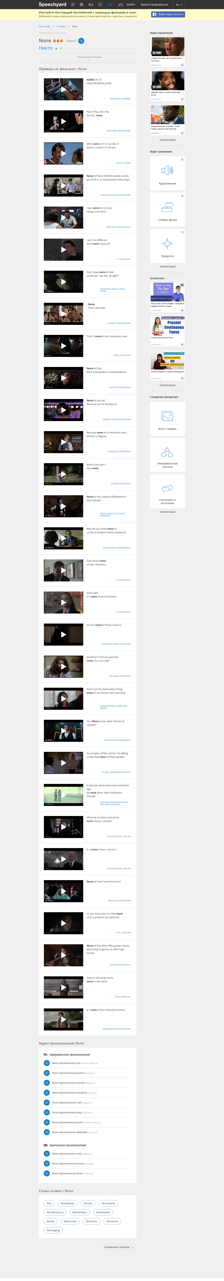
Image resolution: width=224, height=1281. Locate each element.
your (107, 336)
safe (106, 660)
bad (102, 307)
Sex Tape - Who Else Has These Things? (116, 772)
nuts (109, 208)
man (124, 336)
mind (104, 981)
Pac (97, 111)
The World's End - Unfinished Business (117, 547)
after (116, 949)
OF (96, 79)
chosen (117, 721)
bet (92, 757)
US (99, 79)
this (99, 496)
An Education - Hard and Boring (119, 451)
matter (100, 147)
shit (105, 275)
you (114, 147)
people (120, 757)
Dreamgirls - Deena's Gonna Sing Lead (117, 419)
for (93, 625)
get (111, 657)
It (87, 785)
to (94, 211)
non (49, 1203)
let (100, 208)
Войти (131, 4)
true (109, 143)
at (123, 721)
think (104, 528)
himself (91, 796)
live (92, 532)
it (118, 143)
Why (89, 528)
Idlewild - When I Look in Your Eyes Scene (165, 93)
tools (117, 881)
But (115, 143)
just (96, 785)
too (98, 307)
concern (107, 821)
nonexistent (103, 1212)
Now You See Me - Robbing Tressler (118, 740)
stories (125, 176)
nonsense (112, 1221)
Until (101, 657)
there (104, 817)
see (103, 913)
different (102, 240)
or (88, 913)
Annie (112, 753)
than (89, 243)
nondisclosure (55, 1212)
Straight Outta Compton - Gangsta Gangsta (112, 290)
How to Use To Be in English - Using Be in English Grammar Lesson (167, 304)
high (121, 949)
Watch (90, 464)
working (120, 692)
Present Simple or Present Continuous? (167, 371)
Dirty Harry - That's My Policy (120, 387)
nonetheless (80, 1212)
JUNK (108, 83)
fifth (110, 945)
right (114, 275)
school (90, 953)
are (102, 660)
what (89, 949)
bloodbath (120, 372)
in (98, 179)
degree (102, 436)
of (101, 143)
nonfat (51, 1221)
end (95, 372)
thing (119, 689)
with (104, 372)
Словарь (61, 26)
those (100, 176)
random (91, 724)
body (103, 977)
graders (117, 945)
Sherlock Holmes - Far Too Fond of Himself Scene (112, 514)
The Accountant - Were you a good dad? (116, 644)
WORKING (99, 83)
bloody (110, 1009)
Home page (44, 26)
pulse (98, 500)
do (103, 400)
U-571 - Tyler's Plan (124, 932)
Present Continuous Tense (162, 337)
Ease (89, 977)
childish (108, 176)
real (111, 372)
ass (96, 275)
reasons (116, 625)
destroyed (104, 785)
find (94, 179)
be (119, 432)
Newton (101, 532)
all (108, 243)
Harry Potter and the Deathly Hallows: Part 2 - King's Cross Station (114, 803)
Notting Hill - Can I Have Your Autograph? (116, 195)
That (89, 336)
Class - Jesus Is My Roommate (120, 676)
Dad (89, 560)
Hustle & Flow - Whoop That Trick (118, 227)
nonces (88, 1203)
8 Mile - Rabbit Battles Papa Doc (119, 130)
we (95, 817)
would (113, 432)
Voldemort (116, 792)
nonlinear (91, 1221)
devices (105, 692)
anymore (120, 532)
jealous (112, 404)
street (90, 275)
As (88, 753)
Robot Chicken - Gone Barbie (120, 98)
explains (107, 496)
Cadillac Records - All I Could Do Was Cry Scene (166, 59)
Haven (110, 532)
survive (97, 917)
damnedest (109, 689)
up (99, 372)
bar (90, 208)
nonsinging (53, 1230)
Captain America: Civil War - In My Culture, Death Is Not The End (165, 127)
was (91, 785)
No (88, 115)
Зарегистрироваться (154, 4)
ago (89, 789)
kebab (116, 176)
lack (89, 500)
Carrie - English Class (123, 996)
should (112, 817)
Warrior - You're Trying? (122, 355)
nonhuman (70, 1221)
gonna (105, 949)
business (116, 336)
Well (89, 143)
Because (91, 404)
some (110, 977)
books (113, 179)
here (123, 432)
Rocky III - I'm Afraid (123, 162)
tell (109, 147)
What (90, 817)
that (111, 272)
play (96, 272)
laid (116, 657)
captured (113, 917)
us (108, 432)
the (98, 211)
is (93, 336)
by (88, 792)
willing (124, 753)
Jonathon (92, 657)
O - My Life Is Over (124, 259)
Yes (89, 721)
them (100, 881)
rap (101, 275)
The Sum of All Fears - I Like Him (119, 836)
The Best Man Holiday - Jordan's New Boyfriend (113, 707)
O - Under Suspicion (123, 579)
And (89, 593)
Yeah (89, 689)
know (126, 945)
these (120, 179)
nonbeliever (68, 1203)
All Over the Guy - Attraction (120, 964)
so (100, 179)
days (127, 179)
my (104, 208)
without (91, 436)
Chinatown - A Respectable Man (119, 323)
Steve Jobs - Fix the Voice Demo (119, 900)
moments (123, 785)
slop (89, 468)
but (89, 625)
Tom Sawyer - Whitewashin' (121, 483)
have (106, 881)
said (95, 593)
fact (105, 753)
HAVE (90, 83)
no (95, 240)
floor (103, 211)
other (100, 792)
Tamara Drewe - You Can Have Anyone (117, 1028)
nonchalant (108, 1203)
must (98, 913)
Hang (90, 211)
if (105, 147)
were (112, 692)
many (106, 179)
